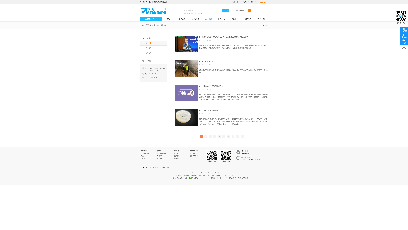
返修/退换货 (194, 151)
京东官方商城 (165, 167)
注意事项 (159, 158)
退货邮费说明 (194, 156)
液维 (194, 13)
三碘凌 (203, 13)
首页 (169, 19)
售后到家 (143, 156)
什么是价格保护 (161, 153)
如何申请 (192, 153)
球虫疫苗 (185, 13)
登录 (233, 2)
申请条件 (159, 156)
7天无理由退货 (145, 153)
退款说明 (176, 151)
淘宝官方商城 (154, 167)
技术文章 (163, 25)
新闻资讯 (156, 25)
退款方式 (176, 156)
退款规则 (176, 153)
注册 (238, 2)
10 (242, 136)
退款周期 (176, 158)
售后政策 (144, 151)
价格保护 (160, 151)
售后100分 (144, 158)
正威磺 (198, 13)
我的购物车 (242, 10)
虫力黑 (191, 13)
